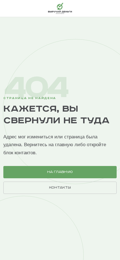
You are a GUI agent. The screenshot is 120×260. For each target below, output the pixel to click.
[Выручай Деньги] (60, 8)
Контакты (60, 188)
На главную (60, 172)
